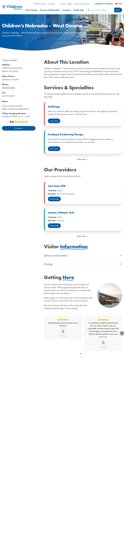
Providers (51, 4)
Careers (62, 4)
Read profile (54, 199)
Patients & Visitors (40, 4)
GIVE (120, 4)
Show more (81, 159)
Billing (70, 4)
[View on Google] (62, 331)
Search (117, 10)
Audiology (54, 106)
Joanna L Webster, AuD (61, 212)
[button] (44, 333)
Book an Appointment (82, 4)
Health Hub (78, 10)
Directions (18, 128)
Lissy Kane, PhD (57, 186)
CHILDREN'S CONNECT (104, 4)
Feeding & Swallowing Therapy (65, 134)
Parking (48, 264)
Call (3, 108)
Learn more (54, 121)
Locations (66, 10)
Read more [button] (103, 337)
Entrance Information (55, 255)
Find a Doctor (31, 10)
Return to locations (10, 60)
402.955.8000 (8, 87)
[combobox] (102, 10)
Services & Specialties (50, 10)
